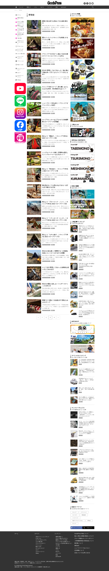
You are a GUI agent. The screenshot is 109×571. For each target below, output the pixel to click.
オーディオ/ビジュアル (20, 50)
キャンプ (74, 512)
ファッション (20, 61)
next (58, 317)
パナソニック (84, 512)
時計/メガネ (20, 64)
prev (38, 317)
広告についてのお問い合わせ (82, 552)
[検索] (92, 7)
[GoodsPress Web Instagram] (20, 113)
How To (42, 7)
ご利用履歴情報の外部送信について (84, 541)
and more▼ (63, 7)
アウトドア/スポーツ (20, 57)
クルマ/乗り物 (20, 53)
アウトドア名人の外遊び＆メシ (20, 30)
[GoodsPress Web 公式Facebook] (20, 125)
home (16, 7)
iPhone (89, 520)
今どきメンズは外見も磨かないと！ (20, 34)
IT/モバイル (20, 46)
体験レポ (29, 7)
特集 (57, 7)
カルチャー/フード (20, 76)
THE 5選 (19, 38)
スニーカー (74, 515)
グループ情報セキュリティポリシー (84, 538)
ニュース (21, 7)
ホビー (19, 72)
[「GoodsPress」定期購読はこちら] (20, 138)
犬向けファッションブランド (20, 42)
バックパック (75, 517)
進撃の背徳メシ (20, 18)
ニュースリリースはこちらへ (82, 548)
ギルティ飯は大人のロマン (20, 22)
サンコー (74, 523)
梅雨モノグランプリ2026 (20, 26)
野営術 (20, 10)
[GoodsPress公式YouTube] (20, 88)
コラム (35, 7)
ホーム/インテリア (20, 69)
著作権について (78, 543)
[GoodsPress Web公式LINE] (20, 100)
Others (19, 80)
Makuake (84, 515)
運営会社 (76, 545)
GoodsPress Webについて (81, 533)
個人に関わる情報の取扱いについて (84, 536)
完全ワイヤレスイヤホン (77, 520)
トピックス (49, 7)
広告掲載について (79, 550)
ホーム (16, 10)
